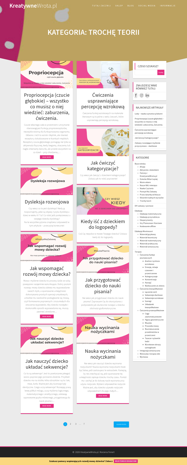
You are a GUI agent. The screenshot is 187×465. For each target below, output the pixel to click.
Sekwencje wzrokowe (154, 298)
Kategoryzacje (151, 276)
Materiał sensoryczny (149, 246)
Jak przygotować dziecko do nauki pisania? (103, 286)
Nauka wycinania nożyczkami (103, 354)
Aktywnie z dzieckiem (149, 170)
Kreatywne (33, 6)
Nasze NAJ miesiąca (148, 185)
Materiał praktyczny (149, 243)
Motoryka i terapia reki (150, 354)
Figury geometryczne (154, 319)
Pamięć (148, 282)
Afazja (142, 166)
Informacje (168, 5)
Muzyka (148, 323)
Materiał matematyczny (150, 240)
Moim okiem (145, 182)
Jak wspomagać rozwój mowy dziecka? (46, 271)
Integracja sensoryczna (150, 350)
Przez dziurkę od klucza (150, 194)
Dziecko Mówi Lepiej (148, 179)
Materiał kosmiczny (148, 237)
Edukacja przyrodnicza (150, 217)
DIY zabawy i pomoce (144, 206)
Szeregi (148, 301)
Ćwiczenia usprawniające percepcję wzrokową (103, 101)
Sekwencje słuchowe (154, 295)
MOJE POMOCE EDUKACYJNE (125, 461)
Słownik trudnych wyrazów (152, 197)
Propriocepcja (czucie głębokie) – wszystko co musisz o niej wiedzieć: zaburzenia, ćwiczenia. (47, 106)
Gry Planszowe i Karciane (151, 223)
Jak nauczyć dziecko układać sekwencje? (46, 364)
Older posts (121, 424)
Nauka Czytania (146, 188)
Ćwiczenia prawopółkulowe (152, 310)
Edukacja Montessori (144, 231)
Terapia (138, 251)
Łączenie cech (151, 292)
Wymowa (144, 357)
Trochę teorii (145, 201)
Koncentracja (150, 279)
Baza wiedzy (140, 163)
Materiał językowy (148, 234)
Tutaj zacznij (101, 5)
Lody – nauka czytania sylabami (148, 113)
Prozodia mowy (152, 326)
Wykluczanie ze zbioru (154, 285)
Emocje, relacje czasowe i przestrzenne (151, 270)
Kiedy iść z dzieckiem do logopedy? (103, 224)
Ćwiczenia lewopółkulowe (151, 288)
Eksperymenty (146, 220)
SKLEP (119, 5)
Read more (46, 157)
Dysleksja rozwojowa (47, 202)
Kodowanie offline (148, 226)
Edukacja (138, 210)
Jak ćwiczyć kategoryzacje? (102, 166)
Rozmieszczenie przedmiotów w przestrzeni (152, 332)
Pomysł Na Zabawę (148, 191)
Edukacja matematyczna (150, 214)
